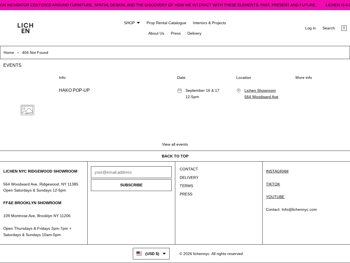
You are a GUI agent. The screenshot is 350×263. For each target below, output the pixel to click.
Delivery (194, 33)
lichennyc (201, 253)
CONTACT (189, 169)
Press (176, 33)
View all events (175, 144)
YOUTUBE (275, 197)
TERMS (186, 186)
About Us (156, 33)
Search (328, 28)
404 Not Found (35, 52)
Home (9, 52)
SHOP (129, 23)
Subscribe (131, 185)
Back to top (175, 156)
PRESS (186, 194)
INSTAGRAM (277, 171)
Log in (310, 28)
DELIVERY (189, 177)
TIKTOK (273, 184)
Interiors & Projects (209, 23)
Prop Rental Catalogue (166, 23)
